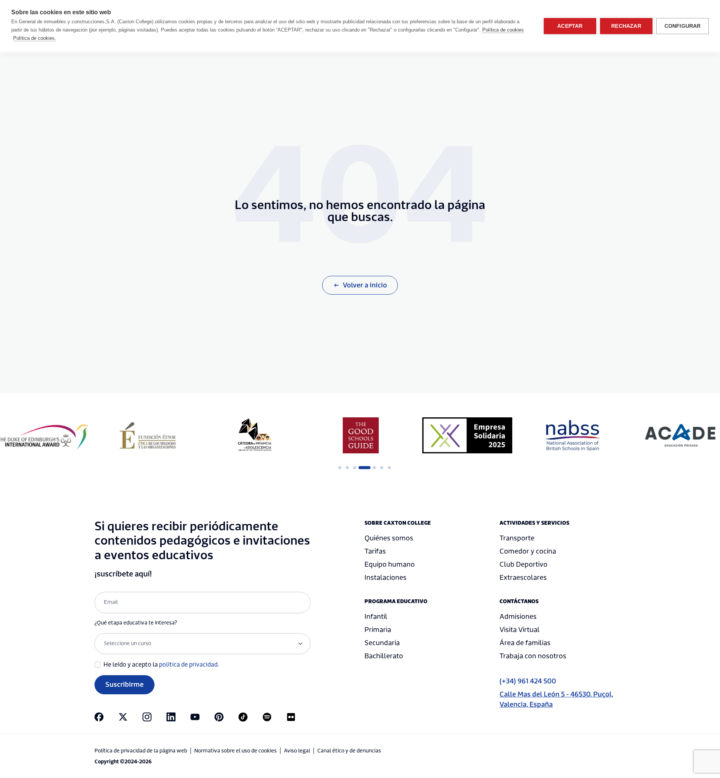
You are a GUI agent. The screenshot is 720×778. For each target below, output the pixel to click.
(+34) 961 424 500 (528, 681)
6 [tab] (382, 467)
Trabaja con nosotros (533, 656)
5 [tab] (374, 467)
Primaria (377, 630)
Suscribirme (124, 684)
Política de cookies (503, 30)
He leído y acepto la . (161, 665)
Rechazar (626, 26)
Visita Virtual (520, 630)
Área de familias (525, 643)
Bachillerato (383, 656)
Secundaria (382, 643)
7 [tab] (389, 467)
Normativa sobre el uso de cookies (235, 751)
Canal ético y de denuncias (349, 751)
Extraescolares (523, 577)
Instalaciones (385, 577)
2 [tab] (347, 467)
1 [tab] (340, 467)
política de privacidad (188, 665)
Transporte (517, 538)
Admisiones (518, 616)
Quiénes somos (388, 538)
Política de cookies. (34, 38)
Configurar (682, 26)
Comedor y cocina (528, 551)
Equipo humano (389, 564)
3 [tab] (354, 467)
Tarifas (375, 551)
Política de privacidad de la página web (140, 751)
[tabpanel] (147, 435)
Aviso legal (297, 751)
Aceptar (569, 26)
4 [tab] (362, 467)
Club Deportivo (524, 564)
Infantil (375, 616)
